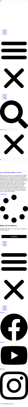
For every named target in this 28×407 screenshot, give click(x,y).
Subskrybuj (14, 236)
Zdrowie (5, 30)
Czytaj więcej (3, 194)
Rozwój (5, 32)
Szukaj (1, 129)
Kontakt (5, 34)
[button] (14, 64)
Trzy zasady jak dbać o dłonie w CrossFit (10, 172)
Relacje (4, 31)
